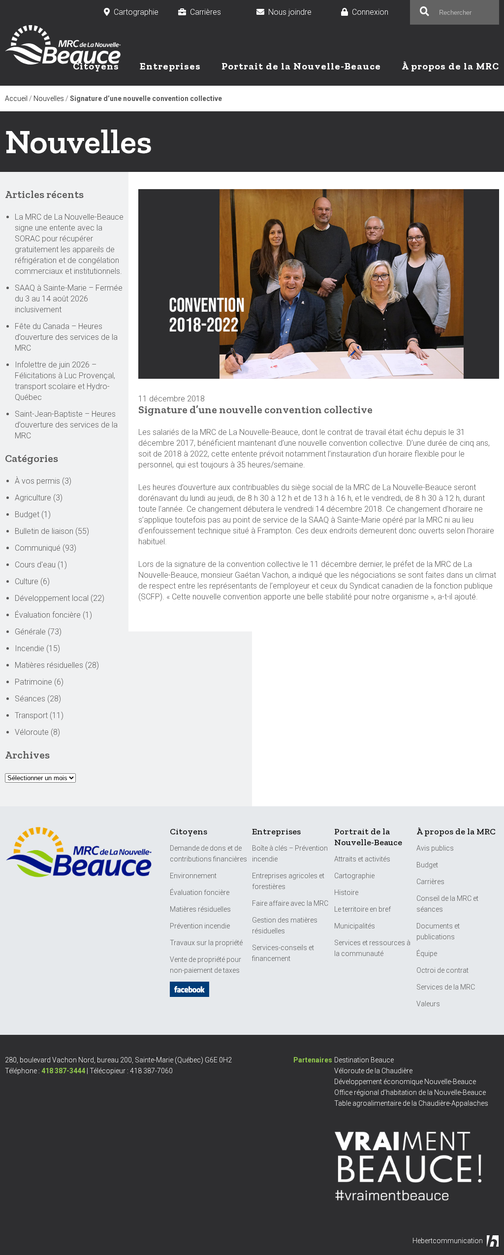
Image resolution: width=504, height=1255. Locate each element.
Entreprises (170, 66)
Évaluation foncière (48, 615)
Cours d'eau (35, 564)
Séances (30, 698)
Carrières (213, 12)
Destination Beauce (364, 1060)
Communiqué (38, 548)
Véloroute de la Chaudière (373, 1071)
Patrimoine (33, 682)
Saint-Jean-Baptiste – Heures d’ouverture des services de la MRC (66, 424)
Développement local (52, 598)
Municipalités (354, 926)
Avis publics (435, 848)
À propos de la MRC (450, 66)
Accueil (16, 98)
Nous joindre (294, 12)
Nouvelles (48, 98)
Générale (30, 631)
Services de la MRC (445, 987)
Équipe (426, 954)
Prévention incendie (200, 926)
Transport (31, 715)
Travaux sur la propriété (206, 943)
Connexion (376, 12)
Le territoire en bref (362, 909)
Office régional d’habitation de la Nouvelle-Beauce (410, 1092)
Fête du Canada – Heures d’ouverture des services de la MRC (66, 337)
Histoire (346, 892)
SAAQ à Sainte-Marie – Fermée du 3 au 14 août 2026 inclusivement (69, 298)
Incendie (29, 648)
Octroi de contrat (442, 970)
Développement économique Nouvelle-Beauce (405, 1082)
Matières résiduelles (49, 665)
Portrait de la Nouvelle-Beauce (301, 66)
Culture (26, 581)
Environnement (193, 876)
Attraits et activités (362, 859)
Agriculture (33, 497)
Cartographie (136, 12)
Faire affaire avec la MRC (290, 903)
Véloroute (32, 732)
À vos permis (37, 481)
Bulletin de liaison (44, 531)
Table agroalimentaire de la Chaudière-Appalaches (411, 1103)
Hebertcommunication (447, 1241)
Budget (27, 514)
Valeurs (428, 1004)
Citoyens (96, 66)
